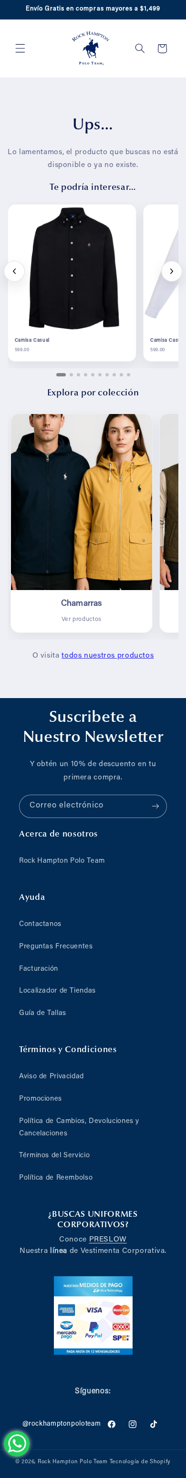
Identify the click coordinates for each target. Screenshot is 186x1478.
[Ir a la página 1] (61, 374)
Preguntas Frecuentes (56, 946)
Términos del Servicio (54, 1155)
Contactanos (40, 924)
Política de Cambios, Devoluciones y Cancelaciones (79, 1127)
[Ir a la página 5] (92, 374)
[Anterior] (14, 271)
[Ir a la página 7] (107, 374)
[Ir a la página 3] (78, 374)
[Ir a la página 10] (128, 374)
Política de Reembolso (56, 1178)
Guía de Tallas (42, 1013)
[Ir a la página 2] (71, 374)
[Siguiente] (171, 271)
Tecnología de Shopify (140, 1462)
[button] (20, 48)
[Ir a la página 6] (100, 374)
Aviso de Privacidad (51, 1076)
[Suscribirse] (155, 806)
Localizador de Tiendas (57, 991)
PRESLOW (108, 1239)
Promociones (40, 1099)
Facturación (38, 969)
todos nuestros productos (108, 656)
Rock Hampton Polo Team (62, 861)
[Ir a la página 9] (121, 374)
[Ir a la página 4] (85, 374)
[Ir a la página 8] (114, 374)
